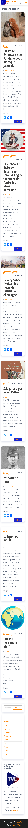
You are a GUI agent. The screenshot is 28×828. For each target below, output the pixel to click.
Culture (6, 718)
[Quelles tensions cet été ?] (13, 618)
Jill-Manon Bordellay (9, 70)
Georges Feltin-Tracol (9, 486)
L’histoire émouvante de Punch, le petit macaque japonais (12, 58)
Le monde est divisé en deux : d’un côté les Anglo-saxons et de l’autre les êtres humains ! (12, 177)
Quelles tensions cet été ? (11, 643)
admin (6, 397)
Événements (7, 732)
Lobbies (6, 743)
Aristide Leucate (8, 545)
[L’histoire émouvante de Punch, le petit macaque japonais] (13, 26)
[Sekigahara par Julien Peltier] (13, 370)
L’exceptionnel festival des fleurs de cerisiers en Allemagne (12, 287)
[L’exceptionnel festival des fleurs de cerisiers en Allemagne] (13, 262)
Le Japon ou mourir (10, 538)
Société (6, 46)
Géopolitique (7, 634)
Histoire (6, 157)
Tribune (13, 157)
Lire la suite (18, 122)
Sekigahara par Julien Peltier (12, 390)
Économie (6, 721)
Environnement (8, 725)
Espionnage (7, 273)
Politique (6, 747)
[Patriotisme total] (13, 457)
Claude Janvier (8, 194)
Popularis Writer (16, 825)
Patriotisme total (10, 480)
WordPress (20, 822)
